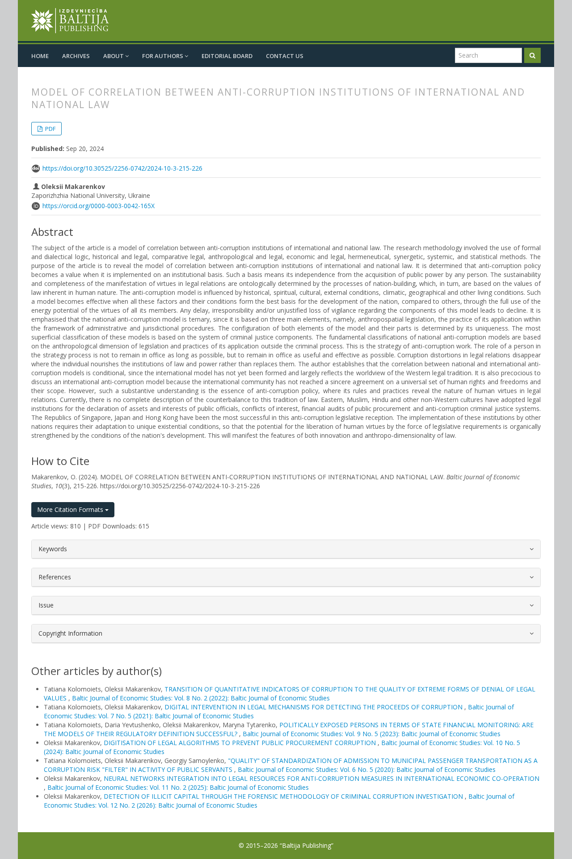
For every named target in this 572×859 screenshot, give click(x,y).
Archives (76, 56)
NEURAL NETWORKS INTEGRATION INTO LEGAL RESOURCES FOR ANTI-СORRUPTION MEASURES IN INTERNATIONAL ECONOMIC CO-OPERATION (321, 778)
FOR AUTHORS (163, 56)
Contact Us (284, 56)
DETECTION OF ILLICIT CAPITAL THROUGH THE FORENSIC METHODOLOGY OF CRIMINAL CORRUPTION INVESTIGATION (284, 796)
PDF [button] (49, 129)
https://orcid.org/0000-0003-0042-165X (98, 205)
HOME (40, 56)
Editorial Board (227, 56)
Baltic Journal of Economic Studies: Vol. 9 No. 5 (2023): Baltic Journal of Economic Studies (371, 733)
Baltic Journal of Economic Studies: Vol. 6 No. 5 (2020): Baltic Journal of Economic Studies (367, 769)
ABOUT (114, 56)
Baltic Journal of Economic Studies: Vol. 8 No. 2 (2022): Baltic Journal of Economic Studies (201, 698)
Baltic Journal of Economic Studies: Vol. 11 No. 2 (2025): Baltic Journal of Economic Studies (178, 787)
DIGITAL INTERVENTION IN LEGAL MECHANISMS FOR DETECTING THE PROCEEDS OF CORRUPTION (314, 707)
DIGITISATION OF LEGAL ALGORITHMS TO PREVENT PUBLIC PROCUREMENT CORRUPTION (241, 742)
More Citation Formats (71, 509)
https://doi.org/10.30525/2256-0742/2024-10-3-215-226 (122, 168)
